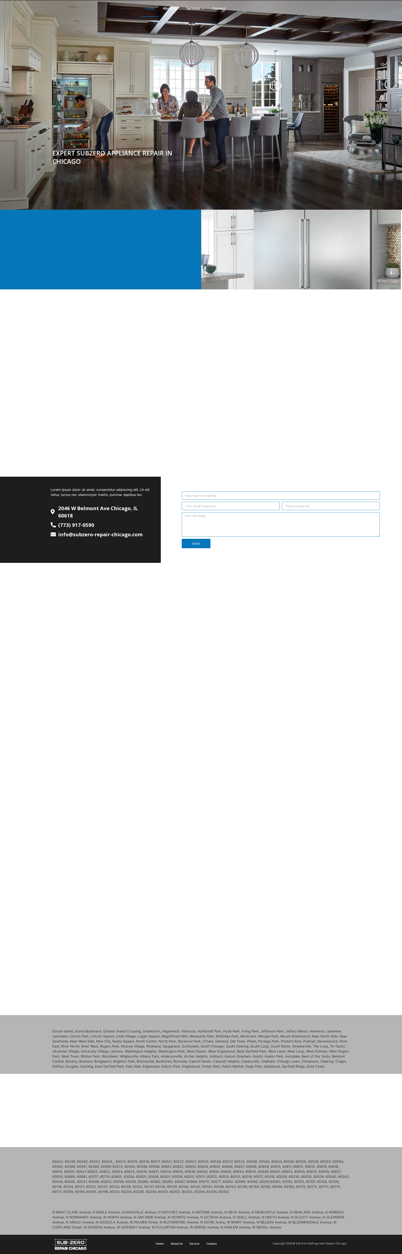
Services (193, 8)
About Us (170, 8)
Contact (218, 8)
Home (150, 8)
